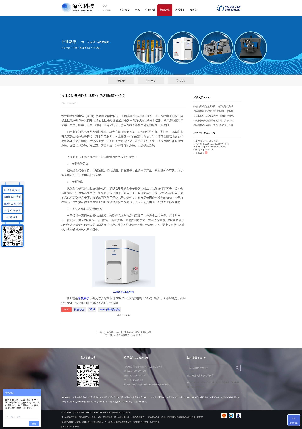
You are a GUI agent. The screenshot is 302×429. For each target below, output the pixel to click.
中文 (105, 6)
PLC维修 (129, 402)
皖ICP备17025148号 (70, 427)
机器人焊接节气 (140, 402)
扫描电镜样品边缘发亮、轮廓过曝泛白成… (214, 106)
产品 (137, 9)
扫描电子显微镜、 (223, 382)
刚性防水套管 (107, 397)
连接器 (223, 397)
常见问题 (180, 80)
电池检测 (128, 397)
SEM (92, 309)
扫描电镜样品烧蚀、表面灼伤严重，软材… (214, 125)
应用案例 (150, 9)
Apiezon (146, 397)
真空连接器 (77, 397)
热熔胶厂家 (119, 402)
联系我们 (180, 9)
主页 (75, 48)
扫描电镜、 (196, 382)
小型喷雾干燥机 (202, 397)
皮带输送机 (214, 397)
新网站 (194, 9)
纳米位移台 (87, 397)
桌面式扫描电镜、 (208, 382)
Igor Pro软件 (80, 402)
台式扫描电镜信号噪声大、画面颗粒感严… (214, 116)
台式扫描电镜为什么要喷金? (128, 335)
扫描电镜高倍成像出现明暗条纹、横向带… (214, 111)
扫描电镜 (79, 309)
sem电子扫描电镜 (110, 309)
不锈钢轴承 (119, 397)
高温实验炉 (137, 397)
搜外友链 (97, 397)
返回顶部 (294, 423)
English (107, 10)
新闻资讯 (165, 9)
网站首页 (125, 9)
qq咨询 (206, 152)
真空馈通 (179, 397)
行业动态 (95, 48)
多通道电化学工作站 (105, 402)
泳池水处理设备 (157, 397)
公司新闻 (121, 80)
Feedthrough (188, 397)
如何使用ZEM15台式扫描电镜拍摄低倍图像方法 (127, 332)
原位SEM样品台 (197, 387)
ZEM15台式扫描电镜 (123, 292)
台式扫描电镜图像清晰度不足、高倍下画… (214, 120)
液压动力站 (91, 402)
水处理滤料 (169, 397)
